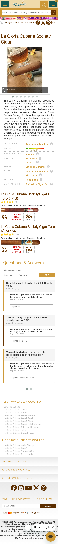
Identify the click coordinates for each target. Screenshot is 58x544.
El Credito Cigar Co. (37, 184)
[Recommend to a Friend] (53, 22)
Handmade (32, 180)
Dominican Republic (37, 144)
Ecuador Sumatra (36, 167)
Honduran (31, 158)
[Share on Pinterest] (48, 22)
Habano (30, 162)
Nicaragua (32, 175)
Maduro (30, 154)
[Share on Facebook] (38, 22)
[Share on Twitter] (43, 22)
